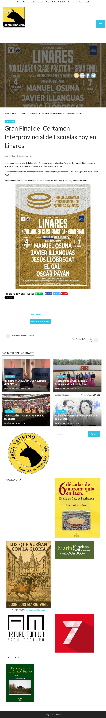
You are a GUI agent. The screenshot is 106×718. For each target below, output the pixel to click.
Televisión (62, 2)
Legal (87, 2)
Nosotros (71, 2)
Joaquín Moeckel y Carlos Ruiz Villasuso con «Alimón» (76, 417)
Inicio (19, 2)
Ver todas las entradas (40, 321)
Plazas (48, 2)
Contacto (79, 2)
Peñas (54, 2)
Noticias (23, 114)
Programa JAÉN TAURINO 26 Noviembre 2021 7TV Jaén (25, 382)
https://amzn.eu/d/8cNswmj (34, 610)
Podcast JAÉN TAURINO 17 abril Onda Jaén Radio (24, 417)
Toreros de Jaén (29, 2)
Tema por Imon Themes (53, 715)
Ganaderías (40, 2)
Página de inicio (10, 114)
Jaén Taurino (18, 32)
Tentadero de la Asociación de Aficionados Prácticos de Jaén (71, 382)
